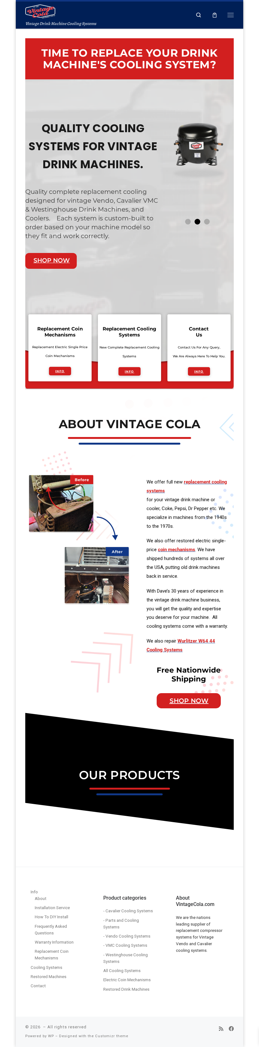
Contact (38, 985)
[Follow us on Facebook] (231, 1029)
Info (34, 891)
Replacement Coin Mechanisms (52, 954)
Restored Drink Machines (126, 989)
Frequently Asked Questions (51, 929)
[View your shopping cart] (215, 15)
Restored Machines (48, 976)
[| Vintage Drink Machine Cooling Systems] (40, 11)
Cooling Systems (46, 967)
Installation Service (52, 907)
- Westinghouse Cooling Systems (125, 958)
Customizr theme (111, 1036)
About (40, 898)
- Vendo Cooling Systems (126, 936)
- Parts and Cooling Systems (121, 923)
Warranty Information (54, 942)
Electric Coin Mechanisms (127, 979)
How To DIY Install (51, 916)
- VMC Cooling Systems (125, 945)
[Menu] (230, 15)
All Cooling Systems (122, 970)
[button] (188, 222)
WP (51, 1036)
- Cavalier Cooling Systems (128, 910)
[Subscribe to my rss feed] (221, 1029)
